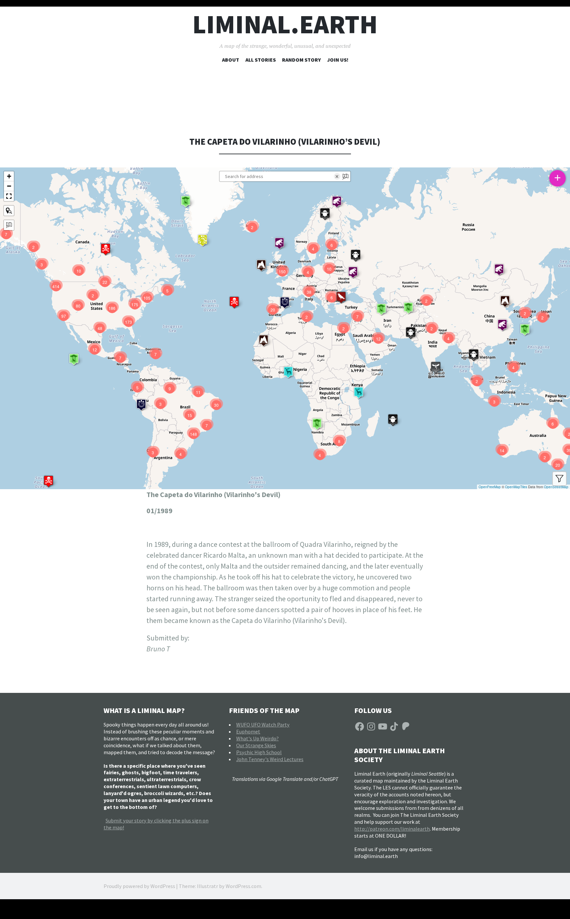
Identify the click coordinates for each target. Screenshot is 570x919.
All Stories (260, 59)
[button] (48, 481)
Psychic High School (259, 752)
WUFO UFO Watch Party (263, 724)
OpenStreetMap (556, 487)
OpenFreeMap (490, 487)
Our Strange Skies (256, 745)
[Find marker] (9, 211)
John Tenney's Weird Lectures (269, 759)
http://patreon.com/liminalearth (392, 828)
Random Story (301, 59)
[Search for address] (9, 225)
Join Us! (337, 59)
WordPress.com (243, 886)
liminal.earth (285, 24)
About (230, 59)
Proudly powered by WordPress (139, 886)
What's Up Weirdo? (257, 738)
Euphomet (248, 731)
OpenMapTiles (516, 487)
